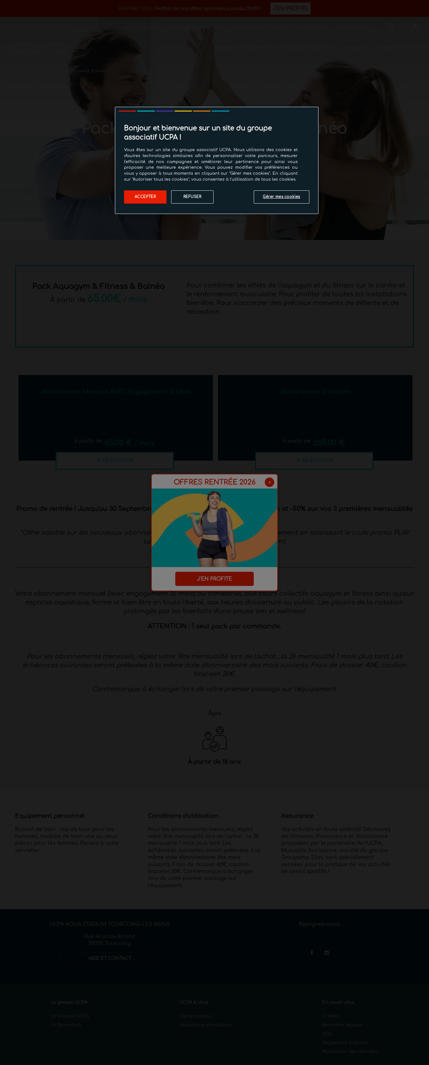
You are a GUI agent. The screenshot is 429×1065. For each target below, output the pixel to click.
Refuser (192, 197)
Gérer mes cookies (281, 197)
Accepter (145, 197)
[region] (217, 160)
